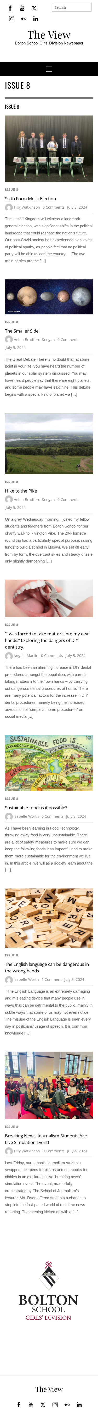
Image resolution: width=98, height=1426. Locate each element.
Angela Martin (26, 655)
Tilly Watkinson (27, 207)
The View (49, 34)
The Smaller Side (22, 331)
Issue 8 (11, 189)
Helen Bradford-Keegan (34, 339)
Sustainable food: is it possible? (36, 808)
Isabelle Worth (26, 816)
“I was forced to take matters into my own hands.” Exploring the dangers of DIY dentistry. (47, 640)
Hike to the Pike (21, 491)
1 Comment (52, 979)
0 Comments (54, 207)
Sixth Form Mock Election (30, 198)
